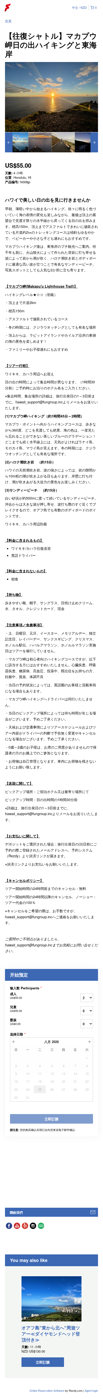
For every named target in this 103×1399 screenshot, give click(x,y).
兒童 (16, 1009)
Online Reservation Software (47, 1390)
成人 (16, 996)
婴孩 (15, 1022)
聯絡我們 (16, 1212)
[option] (16, 142)
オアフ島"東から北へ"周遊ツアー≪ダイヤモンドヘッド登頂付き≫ (51, 1333)
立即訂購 (43, 1362)
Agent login (91, 1390)
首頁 (8, 21)
